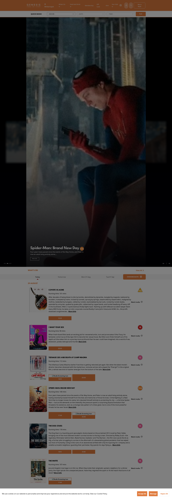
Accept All (142, 494)
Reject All (164, 494)
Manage (153, 494)
